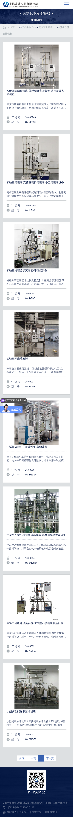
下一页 (50, 758)
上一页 (32, 758)
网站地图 (11, 812)
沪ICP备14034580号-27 (21, 807)
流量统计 (24, 812)
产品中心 (26, 27)
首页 (12, 27)
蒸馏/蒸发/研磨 (45, 27)
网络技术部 (51, 812)
